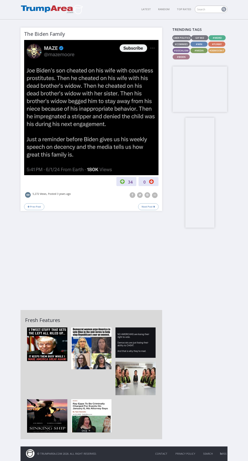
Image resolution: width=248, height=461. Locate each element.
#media (199, 50)
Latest (146, 9)
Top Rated (184, 9)
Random (164, 9)
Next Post (147, 206)
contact (161, 453)
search (208, 453)
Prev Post (35, 206)
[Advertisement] (200, 89)
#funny (217, 44)
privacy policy (185, 453)
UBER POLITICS (181, 37)
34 (130, 182)
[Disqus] (91, 260)
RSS (224, 453)
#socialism (181, 50)
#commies (181, 44)
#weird (217, 37)
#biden (181, 57)
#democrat (216, 50)
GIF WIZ (199, 37)
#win (199, 44)
